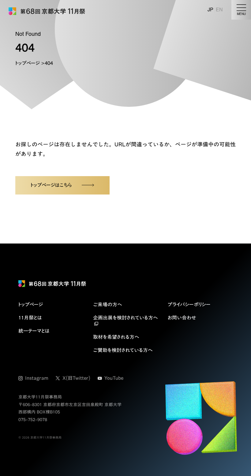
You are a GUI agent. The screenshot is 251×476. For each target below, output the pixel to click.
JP (210, 10)
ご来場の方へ (107, 304)
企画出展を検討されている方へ (125, 317)
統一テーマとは (34, 330)
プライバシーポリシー (189, 304)
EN (219, 10)
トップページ (27, 63)
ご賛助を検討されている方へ (122, 350)
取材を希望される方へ (116, 336)
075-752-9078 (32, 419)
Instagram (36, 378)
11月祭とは (30, 317)
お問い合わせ (182, 317)
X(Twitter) (76, 378)
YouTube (113, 378)
